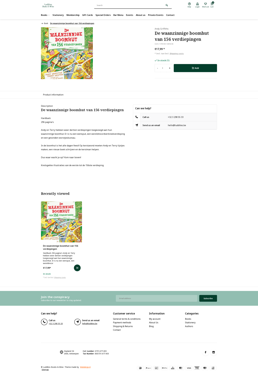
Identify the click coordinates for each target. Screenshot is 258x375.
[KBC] (172, 368)
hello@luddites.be (177, 125)
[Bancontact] (156, 368)
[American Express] (213, 368)
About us (140, 15)
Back (46, 23)
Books (44, 15)
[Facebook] (205, 352)
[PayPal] (148, 368)
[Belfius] (164, 368)
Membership (73, 15)
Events (129, 15)
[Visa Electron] (197, 368)
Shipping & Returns (123, 326)
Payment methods (122, 322)
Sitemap (45, 369)
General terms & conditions (127, 318)
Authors (189, 326)
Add (197, 68)
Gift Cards (87, 15)
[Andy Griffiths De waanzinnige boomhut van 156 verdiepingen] (61, 221)
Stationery (58, 15)
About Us (153, 322)
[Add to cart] (77, 268)
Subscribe (208, 298)
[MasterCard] (180, 368)
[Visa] (188, 368)
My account (154, 318)
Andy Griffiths (162, 28)
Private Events (155, 15)
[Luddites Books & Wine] (57, 5)
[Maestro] (205, 368)
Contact (170, 15)
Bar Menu (118, 15)
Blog (151, 326)
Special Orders (103, 15)
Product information (53, 94)
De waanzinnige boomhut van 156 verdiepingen (72, 23)
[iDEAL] (140, 368)
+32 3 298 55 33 (175, 117)
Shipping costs (177, 53)
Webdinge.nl (85, 367)
